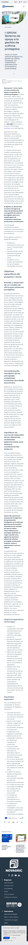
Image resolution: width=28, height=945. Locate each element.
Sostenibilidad (8, 888)
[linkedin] (19, 875)
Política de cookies (16, 935)
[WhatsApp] (17, 822)
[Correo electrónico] (21, 822)
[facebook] (9, 875)
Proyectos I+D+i (9, 886)
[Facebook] (4, 822)
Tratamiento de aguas (11, 920)
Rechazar (14, 938)
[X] (9, 822)
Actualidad (4, 2)
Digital (6, 923)
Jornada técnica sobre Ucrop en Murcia (6, 847)
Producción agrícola (6, 82)
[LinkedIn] (13, 822)
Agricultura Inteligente (7, 81)
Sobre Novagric (8, 883)
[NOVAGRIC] (8, 6)
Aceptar (6, 938)
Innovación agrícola (17, 81)
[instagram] (12, 875)
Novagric (4, 79)
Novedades (8, 27)
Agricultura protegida (10, 914)
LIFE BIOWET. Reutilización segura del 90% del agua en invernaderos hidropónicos (21, 849)
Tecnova (7, 128)
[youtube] (16, 875)
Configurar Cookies (8, 940)
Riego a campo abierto (11, 917)
